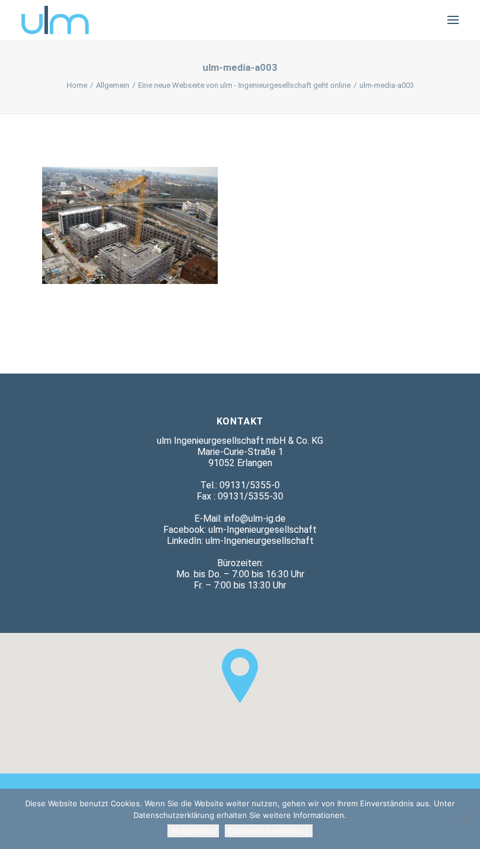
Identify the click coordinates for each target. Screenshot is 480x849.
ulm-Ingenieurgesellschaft (262, 529)
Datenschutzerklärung (268, 831)
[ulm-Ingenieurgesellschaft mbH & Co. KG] (55, 20)
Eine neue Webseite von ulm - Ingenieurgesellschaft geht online (244, 85)
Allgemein (112, 85)
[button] (453, 20)
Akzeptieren (193, 831)
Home (77, 85)
